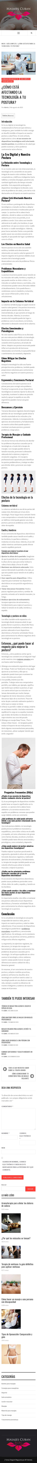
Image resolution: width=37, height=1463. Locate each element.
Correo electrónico (24, 1136)
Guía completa (25, 79)
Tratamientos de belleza (9, 1420)
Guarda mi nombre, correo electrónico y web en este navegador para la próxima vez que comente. (17, 1166)
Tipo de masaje (6, 1415)
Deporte (4, 1393)
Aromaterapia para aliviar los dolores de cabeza (17, 1204)
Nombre (5, 1133)
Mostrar (10, 116)
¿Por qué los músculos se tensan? (15, 1238)
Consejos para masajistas (10, 79)
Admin (6, 107)
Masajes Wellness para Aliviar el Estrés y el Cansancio (16, 1030)
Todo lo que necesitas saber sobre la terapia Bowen (18, 1069)
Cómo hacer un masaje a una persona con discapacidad (15, 1041)
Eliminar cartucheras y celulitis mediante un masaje (16, 1053)
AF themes (28, 1460)
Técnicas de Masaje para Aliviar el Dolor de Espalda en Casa (16, 1007)
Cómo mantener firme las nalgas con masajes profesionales (16, 1018)
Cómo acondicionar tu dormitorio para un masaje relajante (18, 1076)
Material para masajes (8, 1411)
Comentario (7, 1106)
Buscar (3, 1185)
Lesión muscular (7, 81)
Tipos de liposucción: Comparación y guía (16, 1335)
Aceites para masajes (8, 1384)
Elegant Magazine (16, 1460)
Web (3, 1148)
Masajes (4, 1406)
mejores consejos (23, 659)
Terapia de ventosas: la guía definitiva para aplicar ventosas (17, 1265)
